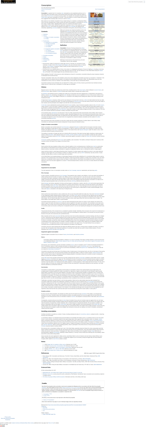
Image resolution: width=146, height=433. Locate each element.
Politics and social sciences (49, 409)
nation (49, 26)
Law (44, 410)
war (93, 69)
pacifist (96, 323)
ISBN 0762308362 (87, 358)
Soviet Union (60, 139)
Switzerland (97, 193)
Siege (102, 42)
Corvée (42, 105)
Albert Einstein (59, 241)
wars (65, 95)
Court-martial (91, 54)
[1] (66, 160)
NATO (83, 152)
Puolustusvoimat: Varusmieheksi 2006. (57, 345)
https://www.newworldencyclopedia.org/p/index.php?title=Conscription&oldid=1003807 (67, 404)
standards (44, 387)
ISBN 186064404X (98, 364)
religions (48, 188)
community (54, 27)
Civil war (94, 23)
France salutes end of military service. (55, 350)
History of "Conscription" (48, 399)
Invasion (91, 42)
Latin (65, 52)
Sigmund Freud (66, 241)
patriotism (83, 27)
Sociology (45, 407)
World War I (50, 134)
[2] (48, 222)
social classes (63, 304)
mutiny (64, 300)
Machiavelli (54, 112)
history (50, 393)
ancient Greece (98, 89)
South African (56, 338)
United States (44, 17)
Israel (94, 146)
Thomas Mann (87, 241)
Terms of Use (51, 422)
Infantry (100, 33)
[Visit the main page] (8, 1)
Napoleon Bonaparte (84, 129)
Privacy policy (8, 417)
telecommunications (98, 320)
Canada (67, 134)
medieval (60, 91)
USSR (45, 257)
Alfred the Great (77, 101)
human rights (55, 186)
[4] (60, 248)
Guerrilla (96, 40)
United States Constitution (53, 249)
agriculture (65, 260)
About (24, 1)
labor (63, 13)
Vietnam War (89, 136)
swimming (73, 181)
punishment (84, 246)
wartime (85, 22)
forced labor (82, 257)
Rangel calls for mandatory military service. (56, 344)
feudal (70, 105)
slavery (68, 18)
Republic (77, 127)
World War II (58, 136)
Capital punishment (96, 252)
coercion (73, 296)
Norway (81, 66)
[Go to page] (144, 2)
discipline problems (80, 234)
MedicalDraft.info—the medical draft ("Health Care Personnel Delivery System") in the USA (62, 372)
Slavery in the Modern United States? (63, 347)
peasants (51, 96)
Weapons (97, 30)
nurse (91, 320)
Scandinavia (45, 93)
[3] (86, 244)
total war (60, 201)
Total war (98, 23)
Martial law (101, 60)
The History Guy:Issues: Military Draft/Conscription (54, 376)
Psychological (101, 34)
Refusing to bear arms (47, 374)
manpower (79, 170)
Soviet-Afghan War (60, 229)
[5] (96, 288)
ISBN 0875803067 (47, 363)
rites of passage (72, 170)
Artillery (94, 32)
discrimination (70, 234)
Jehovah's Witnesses (47, 324)
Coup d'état (99, 59)
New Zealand (50, 66)
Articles (19, 1)
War (97, 18)
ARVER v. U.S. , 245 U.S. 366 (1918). (56, 348)
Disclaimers (7, 419)
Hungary (84, 260)
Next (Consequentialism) (100, 9)
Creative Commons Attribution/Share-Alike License (23, 422)
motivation (84, 293)
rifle (55, 261)
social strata (57, 215)
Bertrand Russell (78, 241)
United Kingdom (58, 64)
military (82, 48)
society (68, 31)
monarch (102, 105)
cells (54, 184)
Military (43, 10)
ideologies (46, 183)
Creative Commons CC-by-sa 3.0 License (71, 387)
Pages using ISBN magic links (49, 414)
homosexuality (56, 332)
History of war (96, 20)
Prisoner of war (101, 62)
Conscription (46, 394)
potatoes (48, 259)
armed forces (50, 15)
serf (96, 105)
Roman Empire (46, 91)
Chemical (92, 33)
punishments (101, 296)
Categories (43, 406)
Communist (43, 139)
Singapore (66, 64)
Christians (43, 326)
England (50, 100)
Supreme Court (84, 247)
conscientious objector (85, 314)
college (92, 331)
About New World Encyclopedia (8, 418)
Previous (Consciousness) (46, 9)
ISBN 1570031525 (91, 360)
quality (95, 170)
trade (50, 95)
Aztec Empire (82, 89)
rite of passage (72, 26)
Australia (72, 134)
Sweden (100, 319)
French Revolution (62, 109)
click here (78, 390)
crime (90, 246)
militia (85, 100)
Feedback (29, 1)
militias (76, 195)
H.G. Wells (72, 241)
